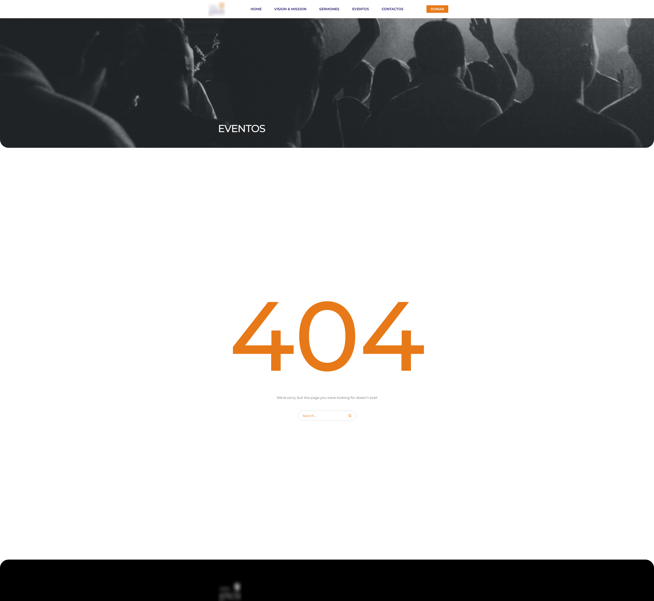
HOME (256, 9)
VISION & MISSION (290, 9)
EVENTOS (360, 9)
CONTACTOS (392, 9)
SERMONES (329, 9)
